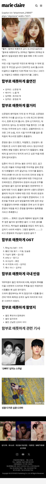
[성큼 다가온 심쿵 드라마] (23, 391)
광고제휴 (23, 448)
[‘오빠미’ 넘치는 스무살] (23, 351)
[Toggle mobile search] (36, 5)
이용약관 (31, 445)
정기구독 (4, 445)
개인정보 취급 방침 (21, 445)
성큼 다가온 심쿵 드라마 (12, 407)
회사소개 (11, 445)
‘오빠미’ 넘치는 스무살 (12, 368)
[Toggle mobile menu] (41, 5)
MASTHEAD (40, 445)
